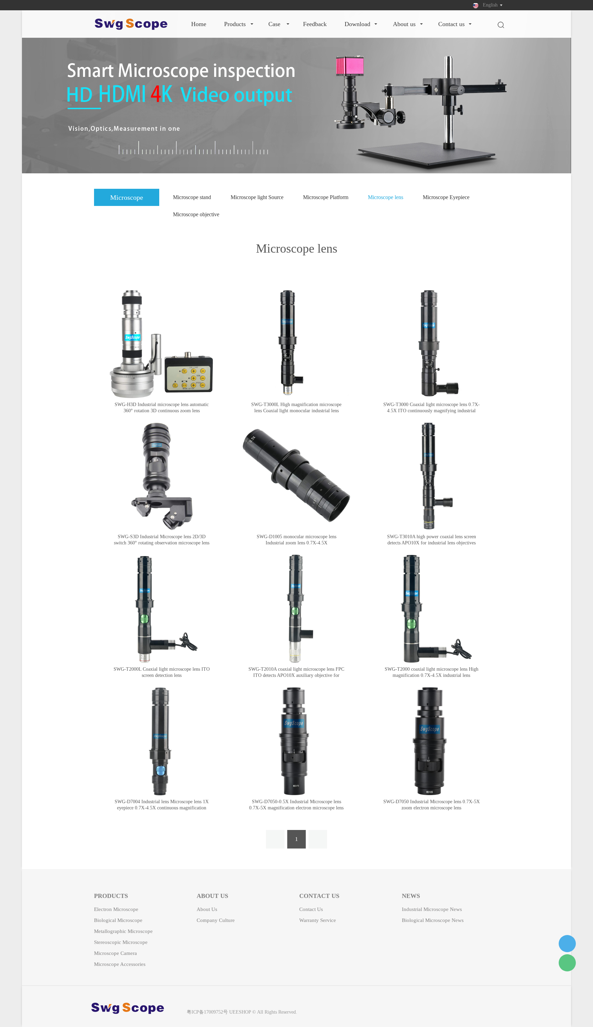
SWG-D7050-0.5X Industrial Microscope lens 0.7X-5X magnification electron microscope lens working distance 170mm (296, 808)
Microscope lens (385, 197)
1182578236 (567, 943)
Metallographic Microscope (123, 931)
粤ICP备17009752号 (207, 1012)
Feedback (315, 24)
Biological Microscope (118, 920)
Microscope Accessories (120, 964)
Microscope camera (115, 953)
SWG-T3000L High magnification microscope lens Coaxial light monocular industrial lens (296, 407)
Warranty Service (317, 920)
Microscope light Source (257, 197)
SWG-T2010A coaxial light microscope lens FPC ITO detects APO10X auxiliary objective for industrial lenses (296, 675)
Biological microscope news (433, 920)
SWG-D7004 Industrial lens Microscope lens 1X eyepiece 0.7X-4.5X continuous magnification (162, 804)
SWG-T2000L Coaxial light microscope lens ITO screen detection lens (162, 672)
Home (198, 24)
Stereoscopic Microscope (121, 942)
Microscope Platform (325, 197)
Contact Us (451, 24)
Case (274, 24)
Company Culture (216, 920)
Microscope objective (196, 214)
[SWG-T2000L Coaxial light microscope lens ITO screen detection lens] (161, 609)
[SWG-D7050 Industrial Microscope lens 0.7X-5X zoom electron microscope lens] (431, 741)
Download (357, 24)
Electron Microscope (116, 909)
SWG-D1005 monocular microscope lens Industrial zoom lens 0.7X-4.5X (296, 539)
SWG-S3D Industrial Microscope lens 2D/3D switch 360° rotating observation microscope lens (161, 539)
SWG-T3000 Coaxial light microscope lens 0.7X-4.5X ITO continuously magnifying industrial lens (431, 410)
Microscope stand (192, 197)
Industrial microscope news (432, 909)
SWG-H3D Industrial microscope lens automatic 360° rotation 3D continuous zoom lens (162, 407)
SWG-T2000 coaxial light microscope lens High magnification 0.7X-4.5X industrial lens (431, 672)
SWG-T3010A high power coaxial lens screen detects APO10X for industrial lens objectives (431, 539)
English (490, 5)
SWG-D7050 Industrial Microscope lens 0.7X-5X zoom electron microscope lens (431, 804)
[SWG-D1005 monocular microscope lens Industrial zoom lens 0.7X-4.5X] (297, 477)
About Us (404, 24)
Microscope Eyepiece (446, 197)
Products (235, 24)
